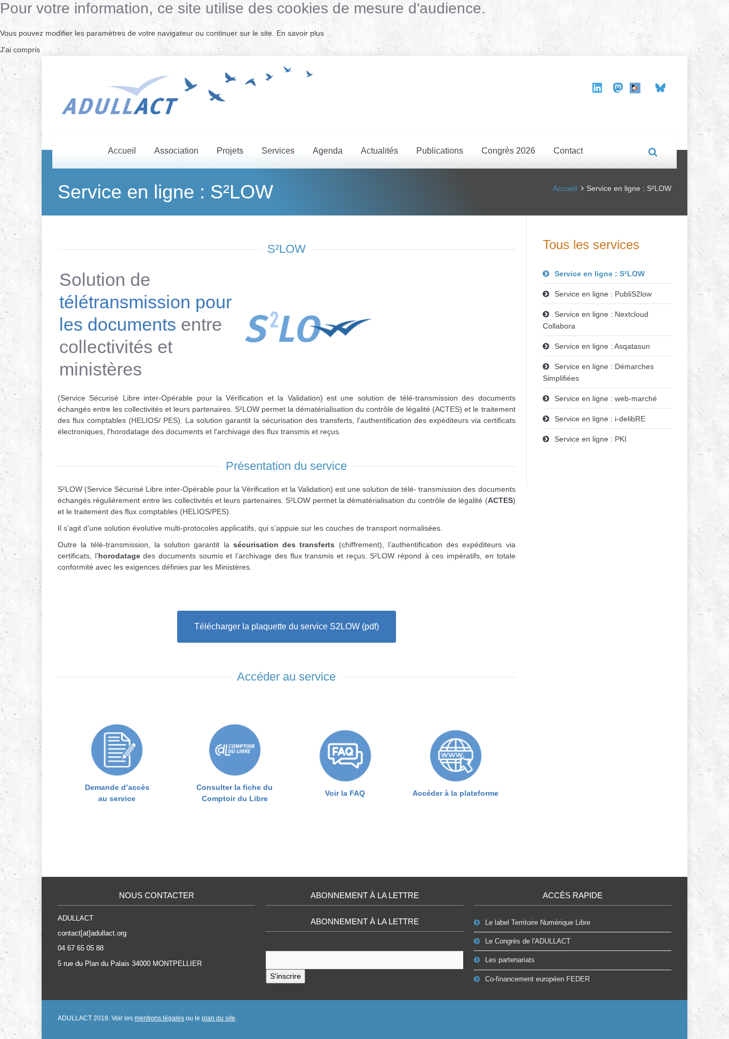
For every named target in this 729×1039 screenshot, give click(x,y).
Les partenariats (510, 960)
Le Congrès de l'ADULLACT (527, 941)
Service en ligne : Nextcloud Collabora (595, 320)
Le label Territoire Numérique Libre (537, 922)
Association (176, 150)
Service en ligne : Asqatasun (602, 346)
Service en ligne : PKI (590, 439)
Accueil (122, 150)
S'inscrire (285, 976)
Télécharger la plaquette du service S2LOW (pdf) (286, 626)
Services (278, 150)
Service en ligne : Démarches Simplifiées (598, 372)
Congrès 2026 (508, 150)
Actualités (379, 150)
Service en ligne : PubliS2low (603, 294)
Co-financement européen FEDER (537, 979)
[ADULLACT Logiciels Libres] (191, 88)
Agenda (328, 150)
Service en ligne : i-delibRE (599, 418)
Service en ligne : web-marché (605, 398)
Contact (568, 150)
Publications (439, 150)
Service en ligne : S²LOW (599, 273)
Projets (230, 150)
